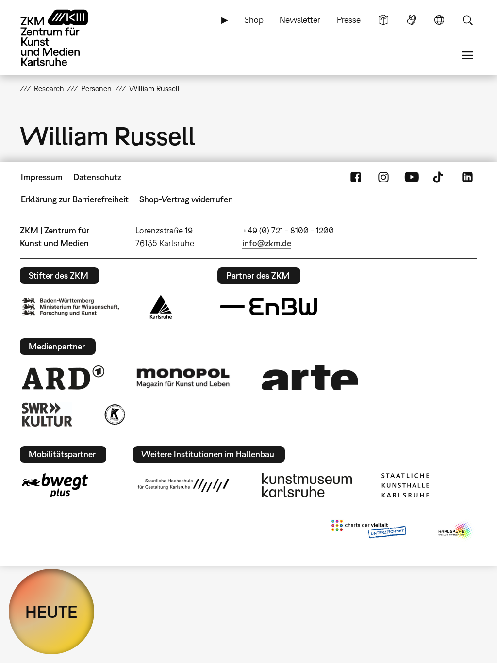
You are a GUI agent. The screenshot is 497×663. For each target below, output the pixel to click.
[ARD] (63, 377)
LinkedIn (467, 177)
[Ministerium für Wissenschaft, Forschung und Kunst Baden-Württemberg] (70, 307)
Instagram (383, 177)
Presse (349, 20)
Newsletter (300, 20)
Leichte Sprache (383, 20)
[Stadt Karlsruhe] (161, 307)
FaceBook (355, 177)
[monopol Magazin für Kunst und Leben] (183, 377)
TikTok (439, 177)
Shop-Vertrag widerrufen (186, 199)
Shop (254, 20)
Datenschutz (97, 177)
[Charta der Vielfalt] (369, 531)
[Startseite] (63, 38)
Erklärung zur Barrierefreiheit (75, 199)
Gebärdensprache (411, 20)
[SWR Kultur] (47, 414)
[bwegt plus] (55, 485)
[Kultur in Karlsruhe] (114, 414)
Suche (467, 20)
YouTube (411, 177)
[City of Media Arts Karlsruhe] (455, 531)
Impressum (42, 177)
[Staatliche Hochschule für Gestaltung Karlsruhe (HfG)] (183, 485)
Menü (467, 55)
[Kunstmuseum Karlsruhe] (307, 485)
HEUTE (51, 611)
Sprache (439, 20)
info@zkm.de (266, 243)
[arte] (310, 377)
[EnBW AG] (268, 306)
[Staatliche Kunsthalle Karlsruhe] (405, 485)
